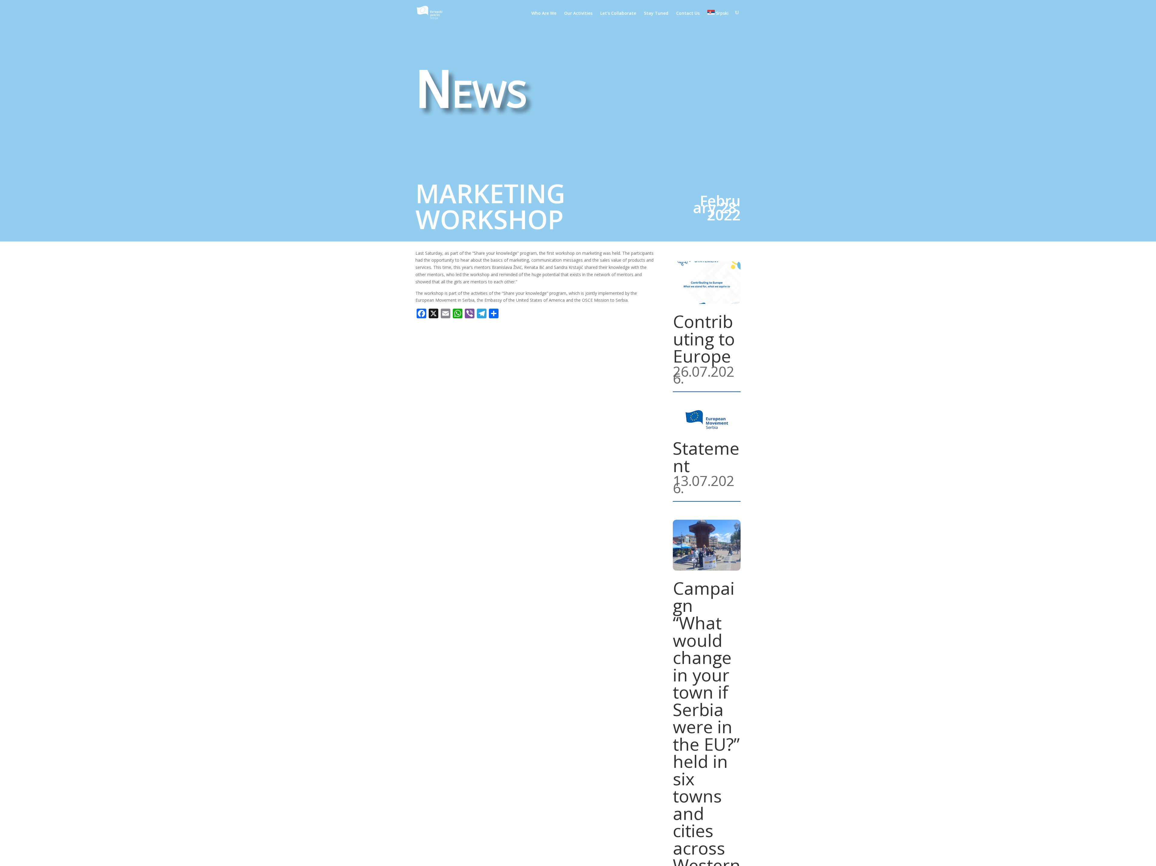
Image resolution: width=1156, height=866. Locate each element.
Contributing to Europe (704, 339)
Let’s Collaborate (618, 13)
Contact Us (688, 13)
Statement (706, 456)
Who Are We (543, 13)
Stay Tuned (656, 13)
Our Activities (578, 13)
